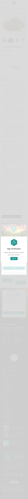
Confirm (14, 258)
